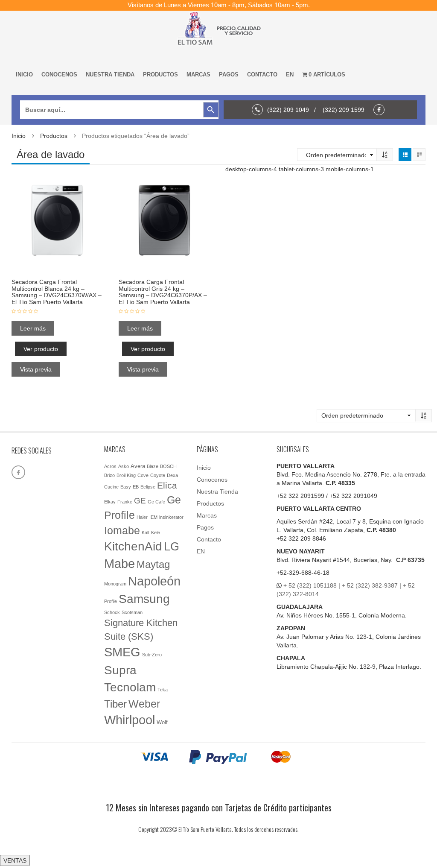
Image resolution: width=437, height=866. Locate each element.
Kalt (145, 532)
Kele (155, 532)
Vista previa (36, 369)
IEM (153, 517)
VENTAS (14, 860)
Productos (160, 74)
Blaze (152, 466)
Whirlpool (129, 720)
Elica (167, 485)
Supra (120, 670)
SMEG (122, 652)
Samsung (144, 599)
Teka (162, 689)
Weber (144, 704)
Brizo (109, 475)
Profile (110, 601)
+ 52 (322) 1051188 (310, 585)
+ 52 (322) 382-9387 (370, 585)
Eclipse (147, 486)
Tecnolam (130, 687)
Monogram (115, 583)
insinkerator (171, 517)
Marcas (198, 74)
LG (171, 546)
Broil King (126, 475)
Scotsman (132, 612)
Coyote (157, 475)
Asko (123, 466)
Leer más (33, 328)
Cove (143, 475)
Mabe (119, 563)
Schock (112, 612)
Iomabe (122, 530)
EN (290, 74)
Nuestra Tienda (110, 74)
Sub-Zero (152, 654)
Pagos (229, 74)
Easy (125, 486)
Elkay (110, 501)
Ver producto (40, 348)
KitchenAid (133, 546)
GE (140, 500)
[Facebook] (381, 109)
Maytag (153, 564)
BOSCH (168, 466)
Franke (124, 501)
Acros (110, 466)
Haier (142, 517)
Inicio (24, 74)
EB (136, 486)
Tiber (115, 704)
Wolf (162, 722)
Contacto (262, 74)
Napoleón (154, 581)
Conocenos (59, 74)
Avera (138, 466)
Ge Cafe (156, 501)
